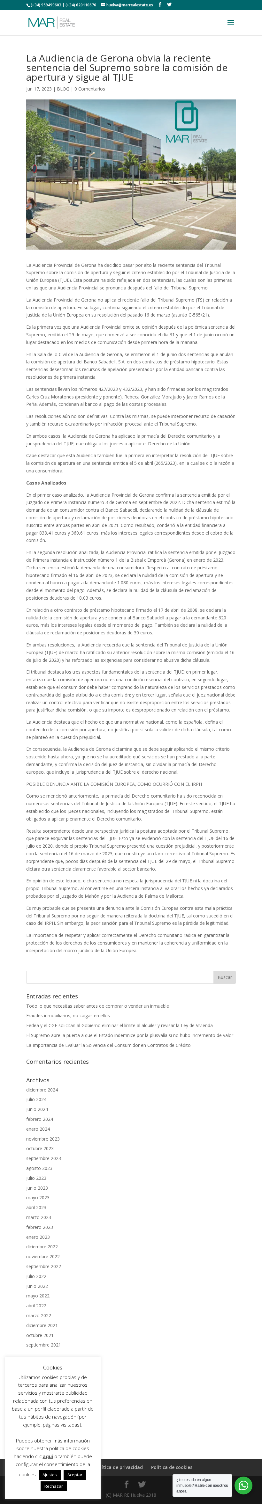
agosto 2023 (39, 1168)
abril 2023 (36, 1207)
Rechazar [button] (53, 1486)
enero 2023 (38, 1237)
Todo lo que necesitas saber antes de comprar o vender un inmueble (97, 1006)
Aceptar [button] (74, 1475)
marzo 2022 (38, 1315)
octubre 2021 (40, 1335)
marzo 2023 (38, 1217)
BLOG (63, 89)
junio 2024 (37, 1109)
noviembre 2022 (43, 1256)
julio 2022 (36, 1276)
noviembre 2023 (43, 1139)
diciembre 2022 (42, 1247)
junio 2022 (37, 1286)
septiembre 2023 (43, 1158)
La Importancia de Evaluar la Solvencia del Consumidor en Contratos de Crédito (108, 1045)
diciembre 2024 (42, 1090)
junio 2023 (37, 1188)
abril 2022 (36, 1306)
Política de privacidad (119, 1467)
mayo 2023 (38, 1197)
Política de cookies (171, 1467)
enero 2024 (38, 1129)
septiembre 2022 (43, 1266)
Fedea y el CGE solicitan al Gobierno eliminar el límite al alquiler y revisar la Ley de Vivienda (119, 1025)
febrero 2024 (39, 1119)
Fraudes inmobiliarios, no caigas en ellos (68, 1015)
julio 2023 (36, 1178)
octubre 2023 (40, 1148)
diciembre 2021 (42, 1325)
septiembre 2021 (43, 1345)
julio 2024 (36, 1099)
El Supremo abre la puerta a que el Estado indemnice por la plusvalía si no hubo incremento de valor (129, 1035)
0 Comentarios (89, 89)
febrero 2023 (39, 1227)
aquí (48, 1456)
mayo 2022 (38, 1296)
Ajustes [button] (49, 1475)
